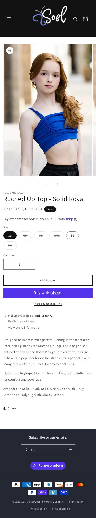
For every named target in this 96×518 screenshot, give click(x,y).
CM (27, 236)
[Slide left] (38, 184)
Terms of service (60, 508)
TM (12, 246)
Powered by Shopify (52, 501)
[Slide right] (58, 184)
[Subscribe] (70, 449)
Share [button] (12, 408)
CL (43, 236)
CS (10, 235)
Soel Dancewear (30, 501)
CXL (59, 236)
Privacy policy (38, 508)
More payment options (48, 303)
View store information (24, 327)
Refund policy (76, 501)
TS (72, 235)
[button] (9, 19)
